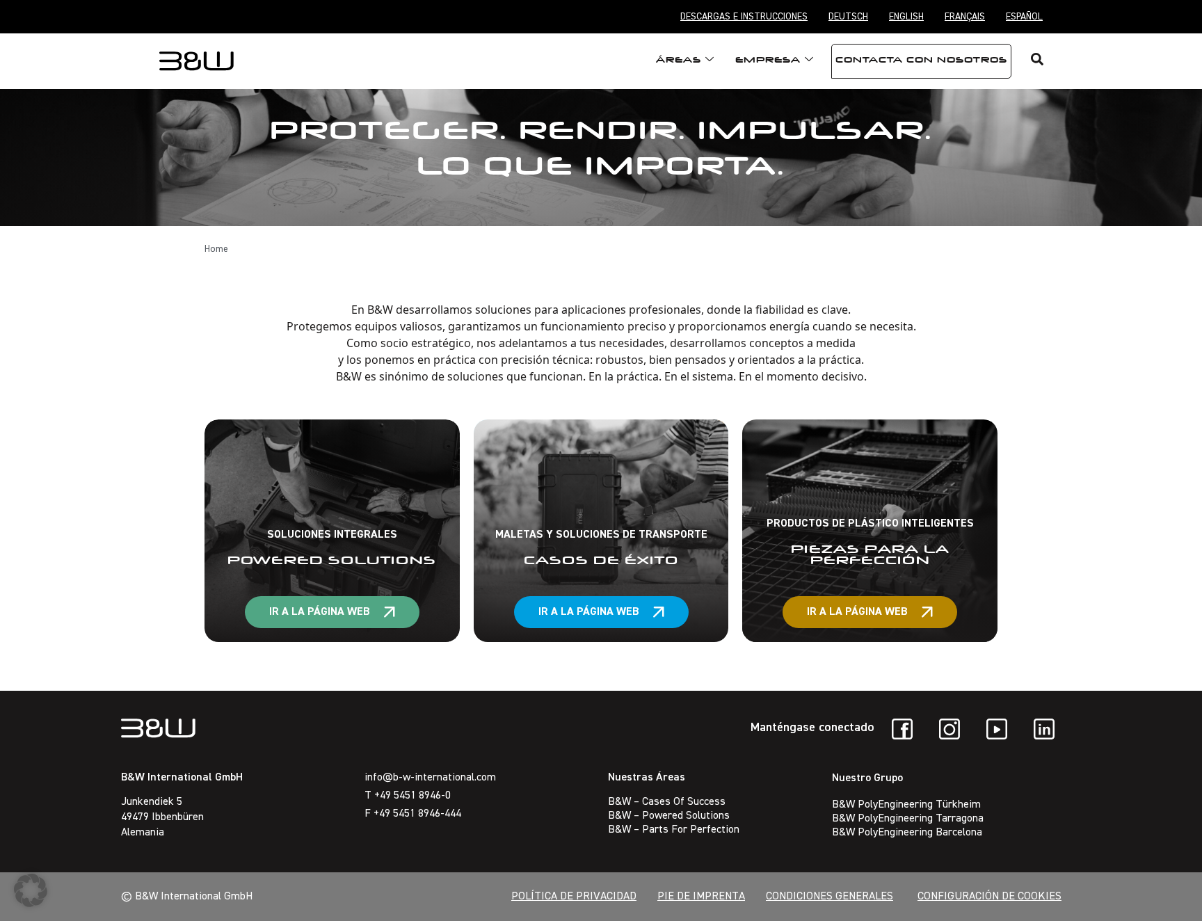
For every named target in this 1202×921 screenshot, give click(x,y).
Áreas (678, 61)
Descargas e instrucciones (744, 17)
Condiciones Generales (829, 896)
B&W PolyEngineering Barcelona (907, 832)
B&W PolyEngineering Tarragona (908, 818)
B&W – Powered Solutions (669, 816)
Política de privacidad (573, 896)
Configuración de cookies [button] (989, 896)
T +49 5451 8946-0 (407, 795)
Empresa (768, 61)
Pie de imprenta (701, 896)
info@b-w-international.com (430, 777)
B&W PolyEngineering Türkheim (906, 804)
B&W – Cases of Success (667, 802)
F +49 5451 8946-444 (412, 813)
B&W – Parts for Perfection (673, 829)
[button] (30, 890)
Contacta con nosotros (921, 61)
